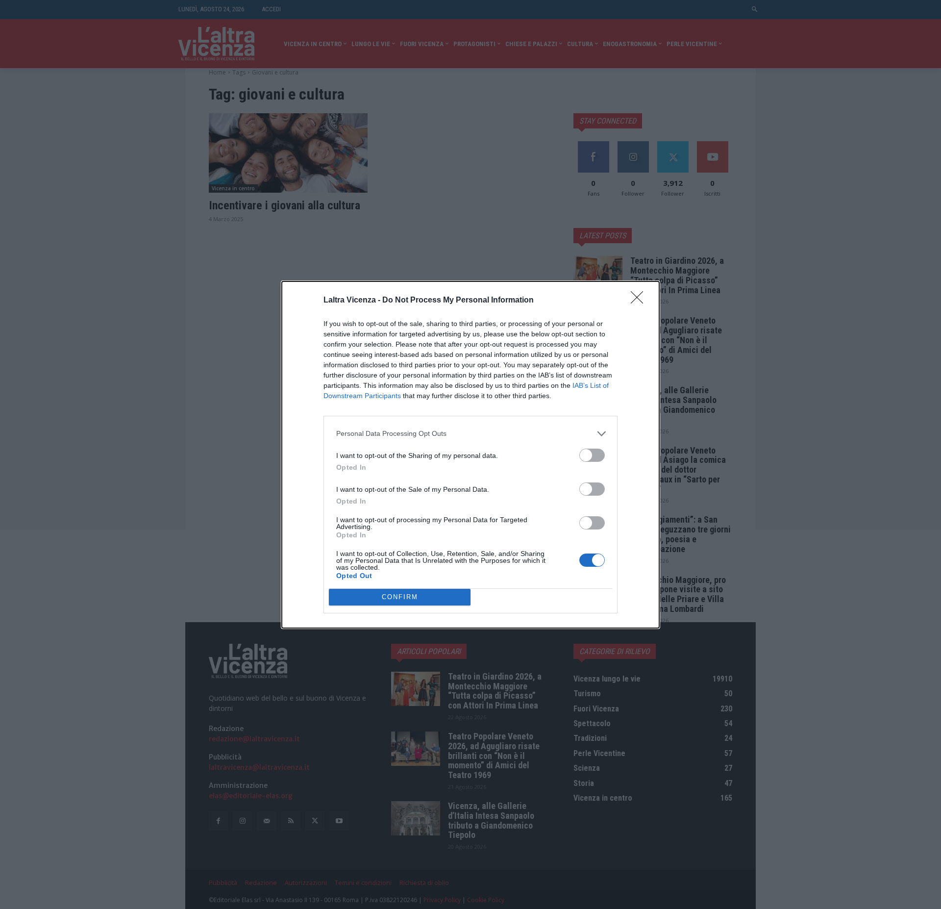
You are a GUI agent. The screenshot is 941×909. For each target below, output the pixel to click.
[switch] (592, 455)
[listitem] (470, 434)
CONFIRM (400, 597)
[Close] (640, 300)
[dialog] (470, 454)
